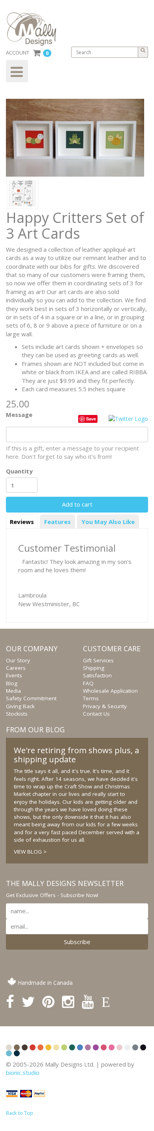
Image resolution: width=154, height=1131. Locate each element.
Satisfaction (97, 675)
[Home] (34, 29)
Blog (11, 683)
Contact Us (96, 713)
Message (19, 414)
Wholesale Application (110, 690)
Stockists (17, 713)
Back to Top (19, 1112)
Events (14, 675)
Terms (91, 698)
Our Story (18, 660)
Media (13, 690)
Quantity (19, 471)
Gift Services (98, 660)
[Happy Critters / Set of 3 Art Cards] (22, 192)
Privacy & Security (105, 706)
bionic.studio (22, 1072)
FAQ (88, 683)
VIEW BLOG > (30, 851)
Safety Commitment (31, 698)
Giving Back (20, 706)
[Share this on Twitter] (128, 418)
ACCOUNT (17, 52)
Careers (16, 667)
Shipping (93, 667)
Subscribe (77, 942)
